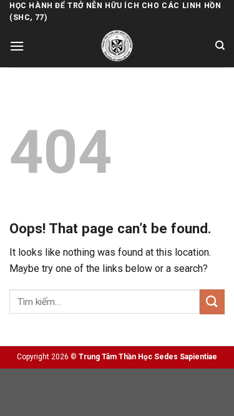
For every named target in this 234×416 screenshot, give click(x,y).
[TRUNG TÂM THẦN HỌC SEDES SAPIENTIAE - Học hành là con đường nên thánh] (117, 45)
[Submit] (212, 301)
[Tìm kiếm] (220, 45)
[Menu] (16, 46)
